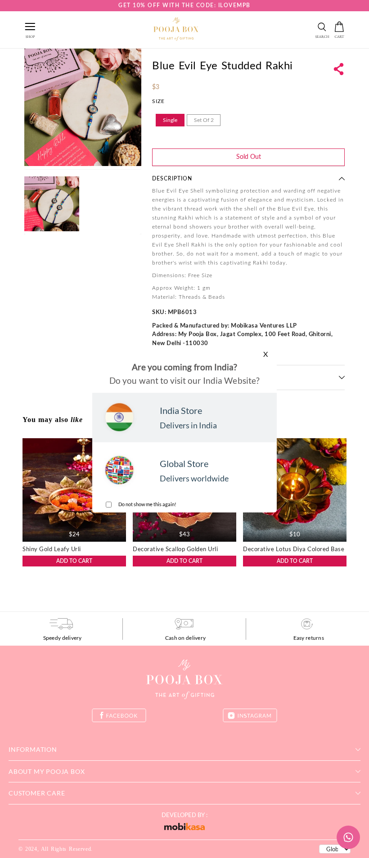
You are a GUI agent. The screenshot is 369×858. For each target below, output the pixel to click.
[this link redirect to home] (176, 29)
